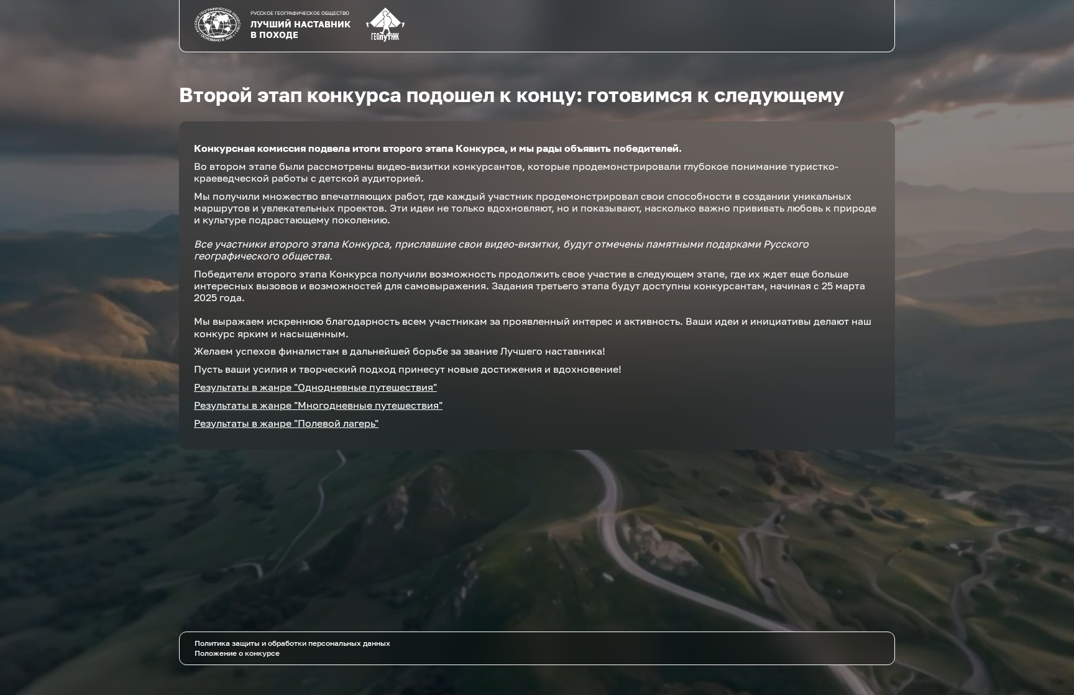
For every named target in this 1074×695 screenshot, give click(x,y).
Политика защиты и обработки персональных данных (292, 643)
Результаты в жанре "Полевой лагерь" (286, 423)
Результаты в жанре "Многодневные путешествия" (318, 405)
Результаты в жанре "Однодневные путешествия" (315, 387)
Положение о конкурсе (237, 653)
